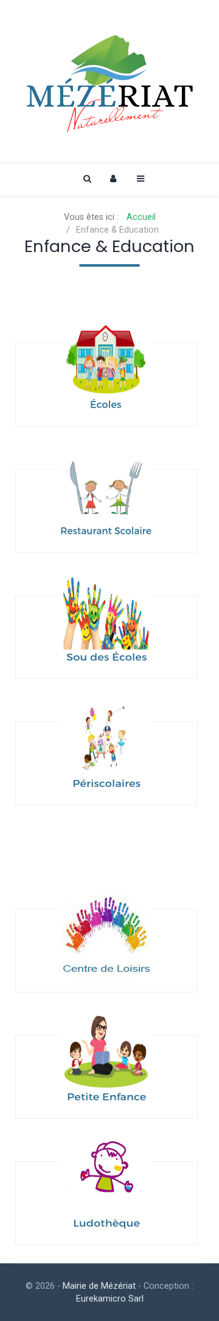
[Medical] (109, 81)
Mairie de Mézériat (99, 1286)
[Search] (86, 179)
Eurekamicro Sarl (110, 1299)
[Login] (113, 179)
